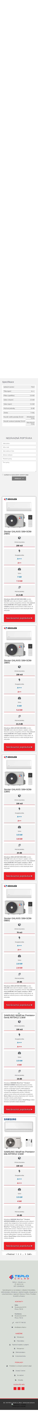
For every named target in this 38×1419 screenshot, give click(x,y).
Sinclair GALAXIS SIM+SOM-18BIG (18, 661)
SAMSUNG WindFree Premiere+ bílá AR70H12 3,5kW (19, 1153)
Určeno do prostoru (19, 542)
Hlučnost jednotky (19, 591)
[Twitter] (19, 1388)
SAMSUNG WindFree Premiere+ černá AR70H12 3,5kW (19, 1016)
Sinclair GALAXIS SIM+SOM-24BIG (18, 532)
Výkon (19, 573)
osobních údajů (24, 475)
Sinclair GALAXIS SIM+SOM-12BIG (18, 790)
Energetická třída (19, 555)
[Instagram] (23, 1388)
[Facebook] (15, 1388)
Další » (29, 1254)
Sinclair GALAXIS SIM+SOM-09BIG (18, 919)
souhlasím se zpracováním (16, 475)
